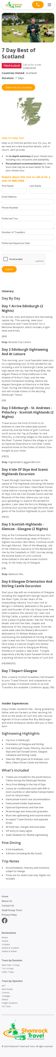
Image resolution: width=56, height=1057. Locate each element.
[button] (49, 4)
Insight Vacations (10, 1003)
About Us (7, 901)
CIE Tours (6, 1006)
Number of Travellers (13, 232)
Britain (5, 937)
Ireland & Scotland (10, 947)
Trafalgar (6, 996)
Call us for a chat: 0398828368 (32, 66)
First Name (7, 185)
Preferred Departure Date (16, 243)
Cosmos (5, 992)
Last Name (35, 185)
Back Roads (7, 989)
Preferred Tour (10, 218)
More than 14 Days (11, 965)
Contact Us (8, 905)
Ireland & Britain (9, 951)
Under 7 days (8, 972)
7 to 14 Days (8, 968)
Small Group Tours (12, 910)
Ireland (5, 941)
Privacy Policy (9, 914)
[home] (14, 4)
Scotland (6, 944)
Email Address (9, 196)
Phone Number (10, 207)
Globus (5, 999)
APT (4, 985)
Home (5, 896)
